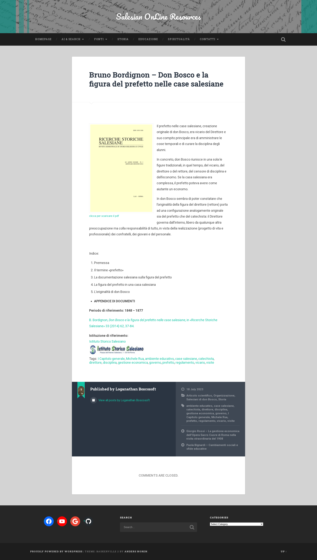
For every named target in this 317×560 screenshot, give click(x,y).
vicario (200, 362)
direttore (95, 362)
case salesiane (186, 359)
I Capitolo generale (111, 359)
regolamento (185, 362)
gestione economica (133, 362)
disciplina (110, 362)
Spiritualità (179, 39)
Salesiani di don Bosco (201, 399)
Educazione (148, 39)
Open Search (283, 39)
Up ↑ (284, 551)
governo (155, 362)
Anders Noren (135, 551)
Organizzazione (224, 395)
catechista (206, 359)
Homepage (43, 39)
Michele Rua (135, 359)
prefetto (168, 362)
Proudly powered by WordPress (56, 551)
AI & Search (71, 39)
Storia (123, 39)
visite (210, 362)
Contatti (207, 39)
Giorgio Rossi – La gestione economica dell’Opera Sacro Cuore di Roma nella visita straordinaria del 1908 (212, 434)
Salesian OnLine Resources (158, 16)
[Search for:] (158, 527)
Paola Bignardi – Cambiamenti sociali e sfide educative (212, 447)
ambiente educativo (159, 359)
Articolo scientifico (199, 395)
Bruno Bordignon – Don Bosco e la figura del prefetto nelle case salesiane (156, 79)
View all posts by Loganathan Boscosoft (124, 400)
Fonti (99, 39)
